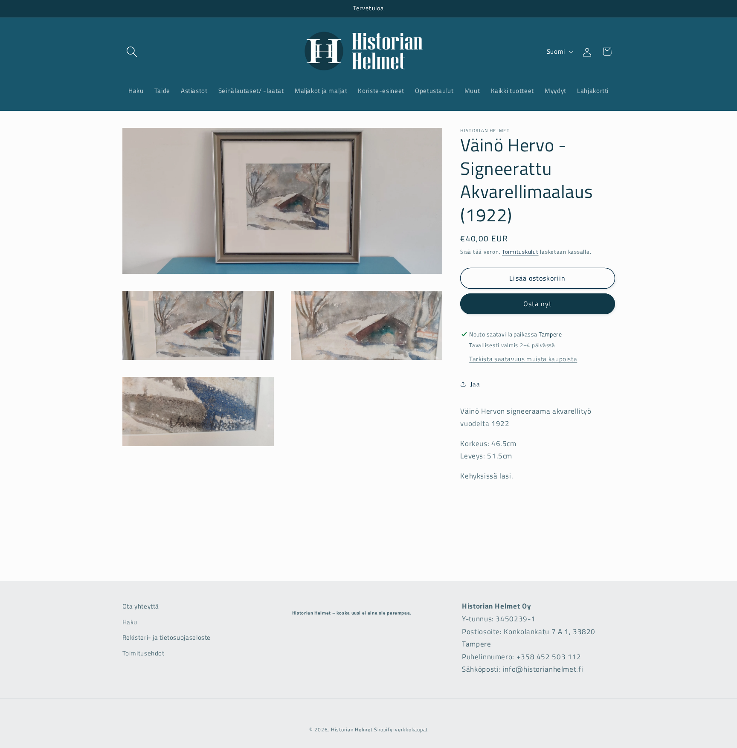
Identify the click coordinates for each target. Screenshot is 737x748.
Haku (130, 621)
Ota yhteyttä (141, 606)
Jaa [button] (475, 384)
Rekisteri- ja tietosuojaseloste (166, 637)
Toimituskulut (520, 252)
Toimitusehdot (143, 653)
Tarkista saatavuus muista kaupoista (523, 359)
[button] (132, 51)
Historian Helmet (352, 729)
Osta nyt (537, 304)
